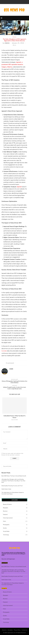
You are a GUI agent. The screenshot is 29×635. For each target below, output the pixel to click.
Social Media (15, 531)
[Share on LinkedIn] (20, 362)
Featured (15, 514)
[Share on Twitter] (19, 362)
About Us (4, 630)
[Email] (14, 2)
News (15, 521)
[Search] (27, 18)
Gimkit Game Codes (6, 489)
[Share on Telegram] (22, 362)
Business (15, 511)
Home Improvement (15, 518)
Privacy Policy (17, 630)
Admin (7, 43)
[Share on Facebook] (17, 362)
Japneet (19, 187)
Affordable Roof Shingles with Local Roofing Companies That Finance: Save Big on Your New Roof (13, 481)
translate (4, 351)
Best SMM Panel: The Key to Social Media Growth (14, 476)
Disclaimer (10, 630)
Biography (15, 508)
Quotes (15, 528)
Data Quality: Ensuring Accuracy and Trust (12, 485)
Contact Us (24, 630)
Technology (15, 534)
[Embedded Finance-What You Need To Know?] (14, 405)
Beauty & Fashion (15, 504)
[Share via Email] (23, 362)
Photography (15, 524)
